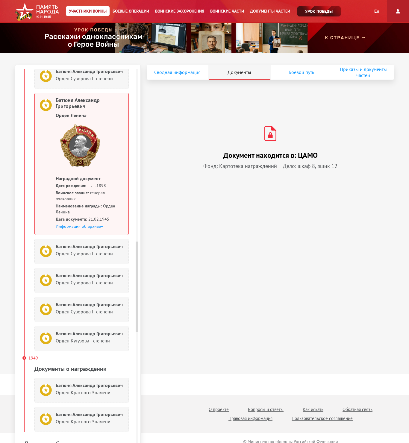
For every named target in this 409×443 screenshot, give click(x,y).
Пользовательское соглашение (322, 418)
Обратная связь (357, 409)
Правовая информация (250, 418)
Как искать (313, 409)
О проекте (219, 409)
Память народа (37, 12)
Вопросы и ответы (266, 409)
